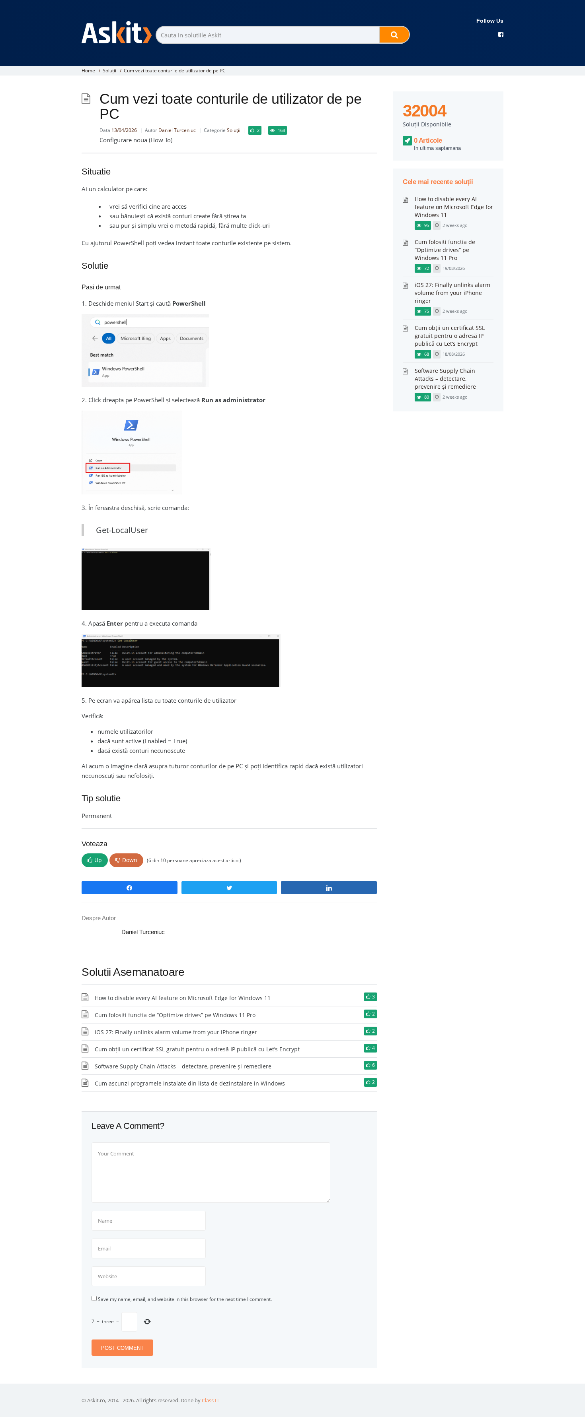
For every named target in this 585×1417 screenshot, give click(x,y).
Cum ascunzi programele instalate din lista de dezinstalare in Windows (190, 1083)
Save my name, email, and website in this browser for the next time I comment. (185, 1299)
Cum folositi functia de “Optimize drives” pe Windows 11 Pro (175, 1015)
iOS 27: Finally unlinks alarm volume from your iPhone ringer (176, 1032)
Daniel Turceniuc (177, 130)
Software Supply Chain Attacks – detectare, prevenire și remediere (183, 1066)
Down (129, 860)
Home (88, 70)
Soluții (109, 70)
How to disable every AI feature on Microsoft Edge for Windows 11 (183, 998)
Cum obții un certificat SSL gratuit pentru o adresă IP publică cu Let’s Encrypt (197, 1049)
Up (98, 860)
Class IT (210, 1400)
